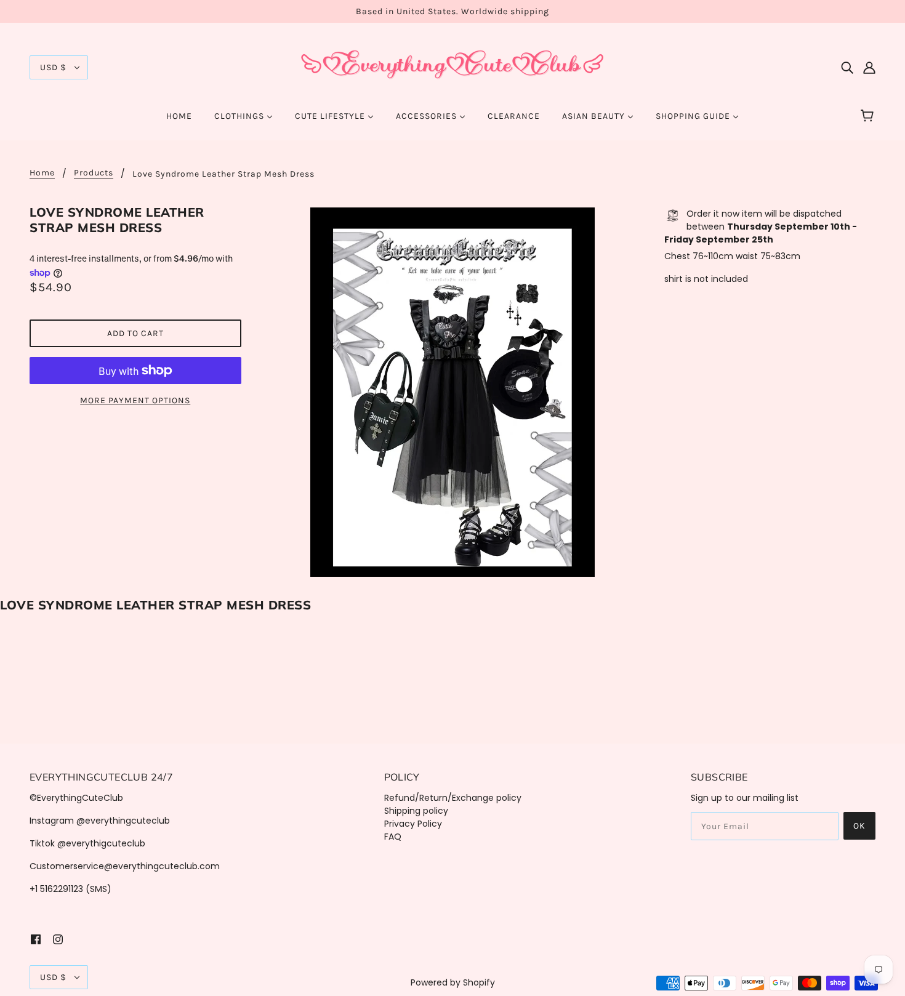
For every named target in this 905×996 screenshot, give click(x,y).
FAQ (392, 836)
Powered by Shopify (453, 982)
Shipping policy (416, 811)
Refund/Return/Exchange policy (452, 798)
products (93, 173)
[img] (847, 67)
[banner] (452, 66)
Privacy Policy (413, 823)
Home (42, 173)
